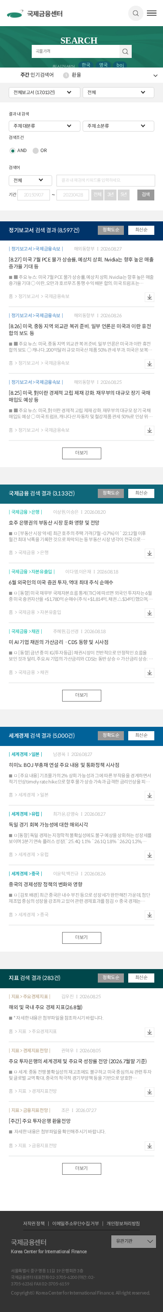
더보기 (81, 453)
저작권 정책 (34, 1224)
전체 (97, 194)
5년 (123, 194)
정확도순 (111, 230)
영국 (103, 65)
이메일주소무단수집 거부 (75, 1224)
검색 (135, 13)
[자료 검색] (82, 51)
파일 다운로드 (149, 297)
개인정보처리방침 (123, 1224)
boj (119, 65)
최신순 (141, 230)
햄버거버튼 (152, 13)
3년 (110, 194)
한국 (86, 65)
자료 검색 (126, 51)
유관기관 (124, 1241)
